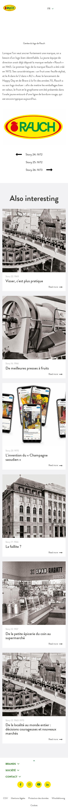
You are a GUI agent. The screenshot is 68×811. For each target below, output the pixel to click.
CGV (5, 798)
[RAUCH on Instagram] (29, 784)
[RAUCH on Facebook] (20, 784)
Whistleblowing (58, 798)
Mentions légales (18, 798)
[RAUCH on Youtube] (38, 784)
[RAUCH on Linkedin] (47, 784)
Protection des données (38, 798)
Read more (54, 286)
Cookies (34, 805)
